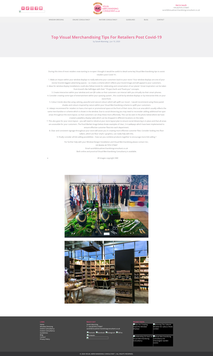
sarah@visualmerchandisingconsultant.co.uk (181, 10)
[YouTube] (23, 8)
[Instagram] (32, 8)
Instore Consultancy (108, 20)
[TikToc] (119, 332)
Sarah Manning (101, 41)
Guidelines (130, 20)
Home (42, 324)
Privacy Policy (45, 339)
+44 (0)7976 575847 (181, 7)
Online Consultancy (81, 20)
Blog (146, 20)
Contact (160, 20)
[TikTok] (28, 8)
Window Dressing (56, 20)
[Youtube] (91, 332)
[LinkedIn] (41, 8)
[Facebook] (36, 8)
